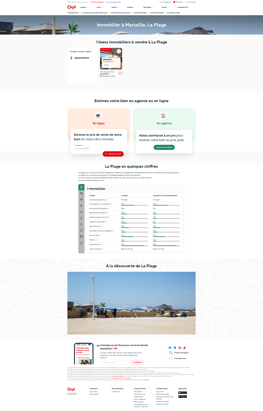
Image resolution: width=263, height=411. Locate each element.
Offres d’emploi (139, 402)
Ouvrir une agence (139, 399)
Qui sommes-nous (139, 394)
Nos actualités (94, 394)
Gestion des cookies (162, 404)
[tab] (81, 187)
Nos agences (138, 391)
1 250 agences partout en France (77, 2)
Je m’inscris (137, 362)
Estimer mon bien (114, 154)
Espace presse (138, 397)
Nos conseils (93, 391)
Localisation (78, 145)
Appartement (81, 57)
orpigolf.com (116, 391)
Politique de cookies (162, 401)
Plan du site (159, 391)
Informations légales (162, 394)
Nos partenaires (117, 389)
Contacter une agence (164, 147)
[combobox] (75, 148)
